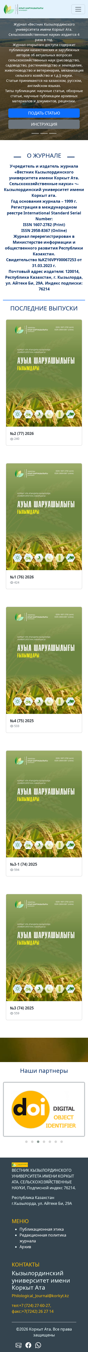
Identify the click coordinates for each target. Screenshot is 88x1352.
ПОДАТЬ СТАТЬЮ (44, 113)
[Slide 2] (44, 133)
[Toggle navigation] (78, 9)
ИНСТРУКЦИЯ (44, 124)
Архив (25, 1246)
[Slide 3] (52, 133)
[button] (26, 1141)
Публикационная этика (42, 1229)
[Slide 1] (35, 133)
